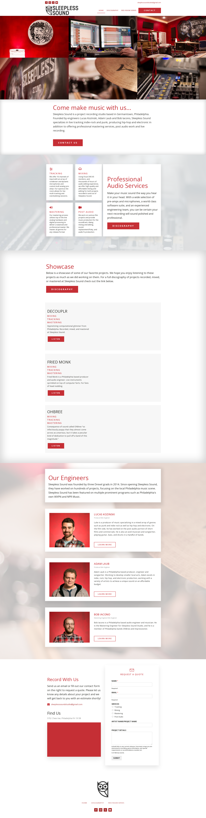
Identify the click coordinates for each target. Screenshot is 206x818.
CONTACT (150, 10)
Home (101, 10)
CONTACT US (68, 142)
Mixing (117, 710)
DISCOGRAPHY (123, 225)
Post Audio (118, 717)
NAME (115, 681)
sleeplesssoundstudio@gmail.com (149, 3)
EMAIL (115, 692)
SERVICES (115, 704)
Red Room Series (128, 10)
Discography (112, 10)
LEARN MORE (105, 544)
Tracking (118, 707)
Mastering (118, 713)
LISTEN (56, 339)
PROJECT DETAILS (119, 730)
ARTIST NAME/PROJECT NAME (124, 721)
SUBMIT (116, 758)
